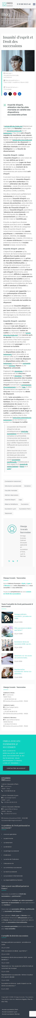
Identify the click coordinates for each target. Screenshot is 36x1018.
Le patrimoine (8, 838)
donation (18, 376)
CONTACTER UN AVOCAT (16, 768)
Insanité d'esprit (10, 499)
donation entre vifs (14, 131)
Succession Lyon (10, 509)
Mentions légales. (21, 999)
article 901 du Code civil (13, 126)
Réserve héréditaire (11, 504)
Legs (20, 499)
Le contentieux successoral (13, 867)
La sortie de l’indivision (11, 859)
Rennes (7, 585)
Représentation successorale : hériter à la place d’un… (22, 672)
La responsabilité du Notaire (13, 880)
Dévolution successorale (13, 486)
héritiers (12, 365)
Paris (22, 466)
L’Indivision (7, 855)
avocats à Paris (13, 784)
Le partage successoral (11, 851)
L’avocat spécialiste (10, 834)
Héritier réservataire (11, 495)
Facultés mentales (11, 490)
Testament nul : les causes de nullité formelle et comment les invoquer (17, 967)
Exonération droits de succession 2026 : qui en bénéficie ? (16, 958)
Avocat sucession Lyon (9, 1012)
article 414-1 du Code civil (22, 140)
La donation (8, 847)
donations (18, 371)
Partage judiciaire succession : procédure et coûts (22, 616)
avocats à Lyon (13, 795)
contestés (26, 363)
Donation (27, 486)
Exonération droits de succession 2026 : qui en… (22, 643)
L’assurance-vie (9, 863)
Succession (25, 504)
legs (23, 387)
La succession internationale (13, 876)
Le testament (8, 842)
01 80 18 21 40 (10, 791)
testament (7, 133)
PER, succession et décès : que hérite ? (23, 629)
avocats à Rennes (14, 807)
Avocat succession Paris (10, 1009)
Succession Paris (24, 509)
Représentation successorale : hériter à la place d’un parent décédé (17, 976)
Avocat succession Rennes (11, 1014)
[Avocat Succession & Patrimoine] (7, 4)
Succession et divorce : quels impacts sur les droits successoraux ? (16, 985)
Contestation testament (13, 481)
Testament (8, 513)
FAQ (6, 1001)
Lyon (9, 469)
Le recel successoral (10, 872)
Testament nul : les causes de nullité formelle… (23, 657)
